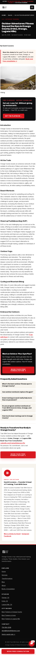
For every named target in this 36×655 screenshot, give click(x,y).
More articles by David (12, 534)
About (4, 585)
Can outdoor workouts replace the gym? (17, 392)
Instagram (25, 534)
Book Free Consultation (18, 651)
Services (4, 575)
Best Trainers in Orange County (12, 612)
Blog (10, 15)
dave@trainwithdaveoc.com (11, 630)
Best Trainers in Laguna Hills (11, 619)
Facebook (7, 536)
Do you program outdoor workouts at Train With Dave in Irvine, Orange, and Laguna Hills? (16, 408)
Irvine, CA (5, 601)
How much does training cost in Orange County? (17, 417)
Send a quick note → (8, 634)
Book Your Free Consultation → (18, 370)
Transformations (7, 578)
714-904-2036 (6, 627)
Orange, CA (5, 597)
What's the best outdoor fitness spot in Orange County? (17, 385)
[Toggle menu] (32, 7)
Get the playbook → (13, 116)
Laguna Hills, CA (7, 604)
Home (4, 15)
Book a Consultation (8, 589)
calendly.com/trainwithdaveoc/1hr (12, 443)
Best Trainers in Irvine (9, 615)
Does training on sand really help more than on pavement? (17, 399)
